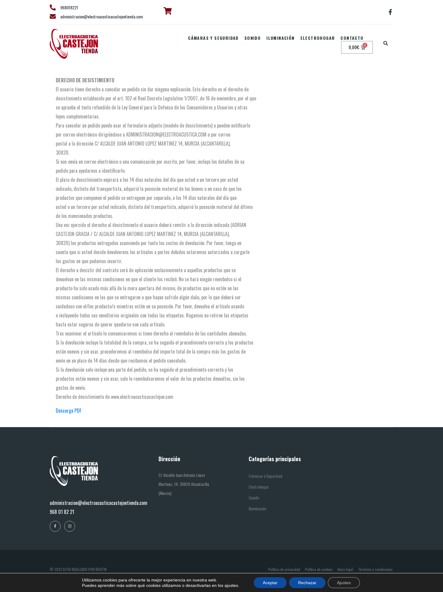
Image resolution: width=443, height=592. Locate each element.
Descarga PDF (68, 410)
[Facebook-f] (390, 12)
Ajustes (344, 582)
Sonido (252, 38)
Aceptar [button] (270, 582)
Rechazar (307, 582)
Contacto (352, 38)
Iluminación (280, 38)
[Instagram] (69, 526)
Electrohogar (317, 38)
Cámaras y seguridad (213, 38)
